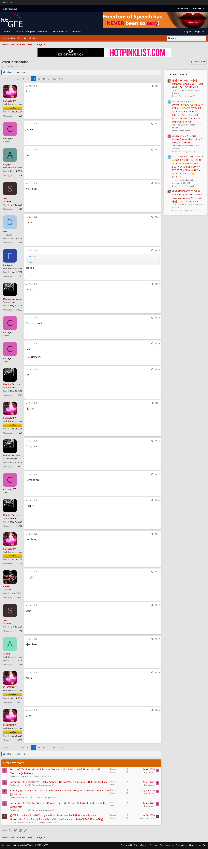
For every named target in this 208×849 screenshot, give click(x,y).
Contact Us (198, 8)
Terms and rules (167, 845)
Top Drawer (15, 776)
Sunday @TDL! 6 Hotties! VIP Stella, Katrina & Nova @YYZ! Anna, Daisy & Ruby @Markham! (58, 782)
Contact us (154, 845)
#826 (157, 250)
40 (23, 79)
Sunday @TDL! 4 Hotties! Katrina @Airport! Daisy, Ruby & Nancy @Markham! (187, 139)
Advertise (183, 8)
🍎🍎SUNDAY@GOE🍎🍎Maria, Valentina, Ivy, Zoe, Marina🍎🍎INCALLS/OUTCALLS (187, 84)
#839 (157, 672)
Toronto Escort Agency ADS (44, 776)
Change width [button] (126, 845)
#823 (157, 149)
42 (33, 79)
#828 (157, 317)
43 (39, 79)
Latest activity (8, 38)
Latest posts (177, 74)
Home (7, 31)
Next (61, 79)
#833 (157, 474)
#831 (157, 403)
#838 (157, 639)
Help (191, 845)
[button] (66, 31)
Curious (7, 66)
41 (28, 79)
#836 (157, 571)
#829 (157, 343)
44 (44, 79)
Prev (6, 79)
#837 (157, 605)
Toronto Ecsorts (140, 845)
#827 (157, 284)
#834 (157, 500)
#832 (157, 440)
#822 (157, 123)
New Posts (58, 31)
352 (54, 79)
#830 (157, 369)
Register (33, 38)
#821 (157, 86)
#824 (157, 183)
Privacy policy (181, 845)
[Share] (152, 86)
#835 (157, 534)
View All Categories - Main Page (32, 31)
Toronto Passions (17, 823)
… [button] (18, 79)
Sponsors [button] (7, 2)
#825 (157, 217)
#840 (157, 710)
